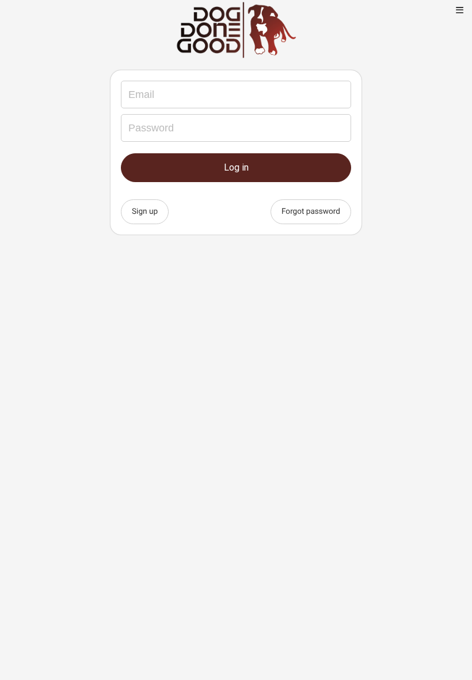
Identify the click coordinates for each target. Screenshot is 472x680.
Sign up (145, 211)
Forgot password (310, 211)
